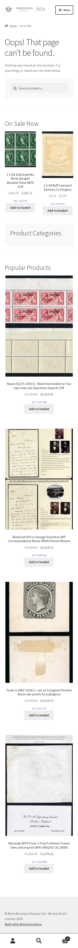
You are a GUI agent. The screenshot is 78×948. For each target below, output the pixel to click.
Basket (60, 937)
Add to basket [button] (20, 207)
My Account (13, 941)
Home (13, 26)
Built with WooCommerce (23, 924)
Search (39, 941)
